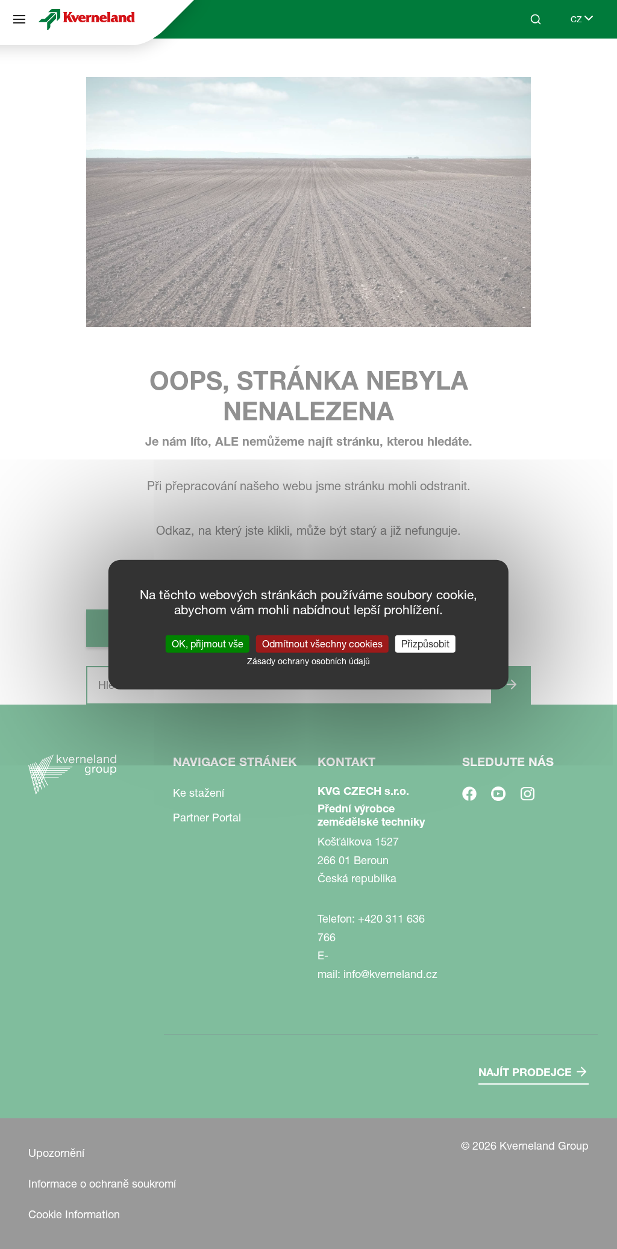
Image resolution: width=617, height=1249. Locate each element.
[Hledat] (527, 65)
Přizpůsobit (425, 644)
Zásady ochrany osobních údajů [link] (308, 661)
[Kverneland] (87, 19)
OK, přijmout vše (207, 644)
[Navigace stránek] (19, 19)
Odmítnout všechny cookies (322, 644)
